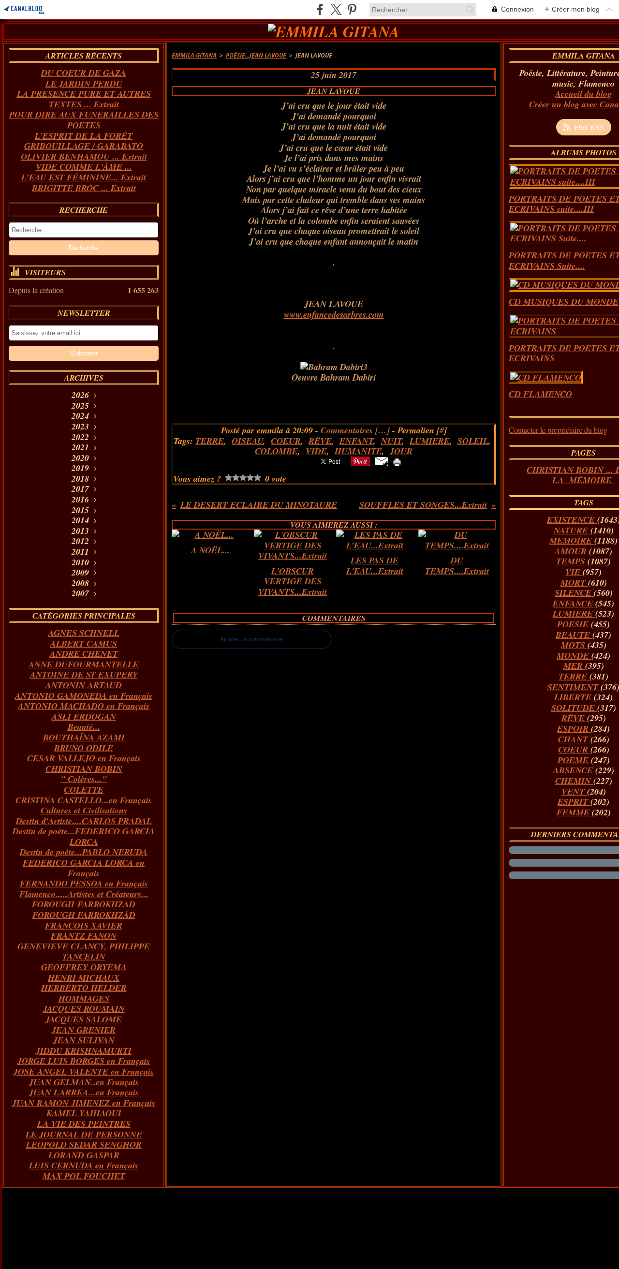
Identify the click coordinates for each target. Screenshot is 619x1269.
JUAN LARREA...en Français (84, 1092)
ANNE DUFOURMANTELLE (84, 664)
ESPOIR (574, 729)
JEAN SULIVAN (84, 1040)
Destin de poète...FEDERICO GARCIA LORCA (84, 836)
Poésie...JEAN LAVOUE (256, 55)
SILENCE (574, 593)
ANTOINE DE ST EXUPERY (84, 674)
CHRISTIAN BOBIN (83, 769)
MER (574, 666)
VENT (574, 791)
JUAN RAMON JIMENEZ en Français (83, 1103)
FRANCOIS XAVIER (83, 925)
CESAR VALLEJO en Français (84, 758)
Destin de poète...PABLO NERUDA (83, 852)
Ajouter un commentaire (251, 639)
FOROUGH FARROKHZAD (83, 904)
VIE (574, 572)
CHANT (574, 739)
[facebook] (320, 9)
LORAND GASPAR (83, 1155)
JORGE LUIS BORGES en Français (83, 1061)
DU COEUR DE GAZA (83, 73)
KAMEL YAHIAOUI (83, 1113)
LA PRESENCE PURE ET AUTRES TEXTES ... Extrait (84, 99)
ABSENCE (574, 770)
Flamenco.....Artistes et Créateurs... (83, 894)
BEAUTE (574, 635)
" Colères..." (83, 779)
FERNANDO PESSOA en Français (84, 883)
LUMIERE (574, 613)
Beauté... (84, 727)
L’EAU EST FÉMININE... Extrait (83, 177)
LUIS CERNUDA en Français (83, 1165)
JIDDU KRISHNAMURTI (84, 1051)
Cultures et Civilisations (84, 810)
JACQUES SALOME (83, 1019)
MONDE (574, 655)
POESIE (574, 624)
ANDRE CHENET (84, 654)
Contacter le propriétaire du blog (558, 430)
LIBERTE (574, 697)
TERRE (574, 676)
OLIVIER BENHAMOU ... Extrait (84, 156)
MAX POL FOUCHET (84, 1176)
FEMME (574, 812)
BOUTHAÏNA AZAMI (84, 737)
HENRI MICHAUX (83, 978)
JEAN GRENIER (84, 1030)
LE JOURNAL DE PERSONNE (84, 1134)
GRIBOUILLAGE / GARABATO (83, 146)
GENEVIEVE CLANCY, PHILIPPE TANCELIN (83, 951)
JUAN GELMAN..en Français (84, 1082)
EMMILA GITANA (194, 55)
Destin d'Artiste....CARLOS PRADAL (84, 821)
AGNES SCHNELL (83, 633)
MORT (574, 582)
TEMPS (572, 561)
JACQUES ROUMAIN (84, 1009)
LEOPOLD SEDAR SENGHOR (84, 1144)
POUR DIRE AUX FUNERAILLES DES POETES (84, 119)
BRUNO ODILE (83, 748)
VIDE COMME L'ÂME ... (84, 167)
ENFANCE (574, 603)
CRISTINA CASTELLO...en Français (83, 800)
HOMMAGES (84, 998)
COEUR (574, 749)
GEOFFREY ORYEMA (84, 967)
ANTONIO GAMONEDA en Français (83, 696)
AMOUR (572, 551)
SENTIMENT (574, 687)
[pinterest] (352, 9)
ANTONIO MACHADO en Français (83, 706)
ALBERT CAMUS (83, 643)
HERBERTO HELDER (84, 988)
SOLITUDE (574, 708)
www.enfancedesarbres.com (334, 314)
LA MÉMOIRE (583, 480)
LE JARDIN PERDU (83, 83)
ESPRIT (574, 802)
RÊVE (574, 718)
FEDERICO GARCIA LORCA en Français (84, 867)
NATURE (572, 530)
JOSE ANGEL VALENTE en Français (84, 1071)
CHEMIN (574, 781)
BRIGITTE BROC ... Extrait (84, 188)
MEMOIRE (571, 540)
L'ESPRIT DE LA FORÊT (84, 136)
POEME (574, 760)
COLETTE (83, 789)
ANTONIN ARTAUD (83, 685)
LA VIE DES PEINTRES (84, 1124)
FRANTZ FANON (84, 936)
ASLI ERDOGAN (84, 716)
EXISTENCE (572, 520)
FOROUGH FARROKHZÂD (83, 915)
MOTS (574, 645)
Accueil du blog (583, 94)
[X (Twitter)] (336, 9)
